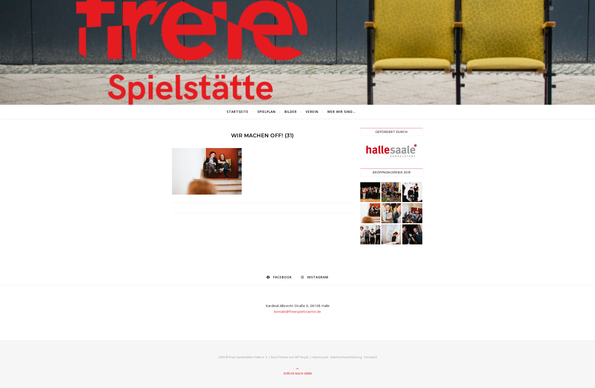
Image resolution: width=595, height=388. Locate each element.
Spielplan (266, 111)
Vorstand (370, 357)
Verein (312, 111)
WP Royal (301, 357)
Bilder (290, 111)
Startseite (237, 111)
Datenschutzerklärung (346, 357)
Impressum (320, 357)
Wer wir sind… (341, 111)
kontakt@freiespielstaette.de (297, 311)
